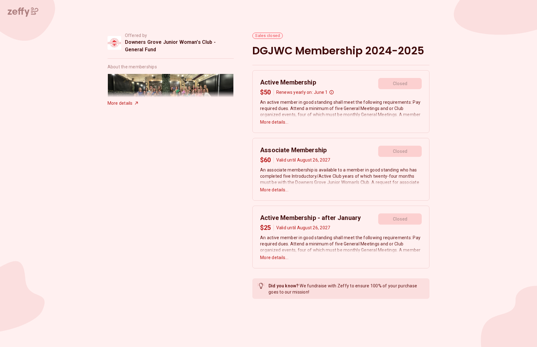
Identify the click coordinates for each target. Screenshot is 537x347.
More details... (274, 122)
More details (120, 103)
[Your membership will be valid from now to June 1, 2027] (331, 92)
